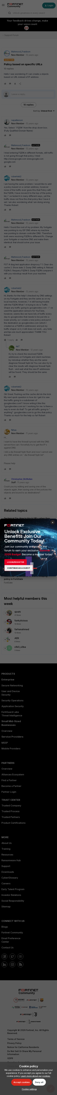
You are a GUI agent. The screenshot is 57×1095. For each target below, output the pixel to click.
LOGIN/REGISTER (15, 562)
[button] (28, 1089)
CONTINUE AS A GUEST (18, 568)
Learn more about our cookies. (35, 1076)
